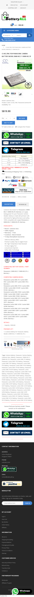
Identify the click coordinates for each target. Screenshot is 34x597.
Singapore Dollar (16, 2)
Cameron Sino (10, 100)
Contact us (5, 571)
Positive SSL (3, 596)
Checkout (23, 8)
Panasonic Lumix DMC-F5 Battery (20, 359)
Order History (5, 525)
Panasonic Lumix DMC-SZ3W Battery (13, 388)
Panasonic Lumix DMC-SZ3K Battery (12, 382)
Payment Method (6, 542)
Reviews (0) (22, 204)
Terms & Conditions (7, 550)
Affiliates (4, 527)
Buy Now (22, 118)
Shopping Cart (12, 8)
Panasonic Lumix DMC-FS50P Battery (13, 376)
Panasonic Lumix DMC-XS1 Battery (12, 396)
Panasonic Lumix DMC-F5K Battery (12, 361)
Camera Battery (10, 355)
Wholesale (5, 580)
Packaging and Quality (8, 545)
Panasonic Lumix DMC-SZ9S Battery (17, 394)
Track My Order (6, 568)
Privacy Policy (5, 548)
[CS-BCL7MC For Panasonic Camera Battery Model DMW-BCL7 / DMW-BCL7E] (17, 74)
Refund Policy (5, 565)
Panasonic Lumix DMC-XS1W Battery (21, 400)
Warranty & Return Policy (9, 562)
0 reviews (13, 197)
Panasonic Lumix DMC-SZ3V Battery (21, 386)
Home (3, 45)
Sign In (3, 516)
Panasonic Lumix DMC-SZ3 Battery (21, 380)
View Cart (4, 519)
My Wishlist (5, 522)
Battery (13, 357)
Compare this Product (23, 127)
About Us (4, 537)
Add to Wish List (9, 127)
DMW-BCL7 (26, 357)
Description (8, 204)
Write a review (22, 197)
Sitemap (4, 553)
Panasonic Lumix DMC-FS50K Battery (18, 374)
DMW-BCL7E (6, 359)
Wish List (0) (14, 5)
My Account (24, 5)
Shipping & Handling (7, 539)
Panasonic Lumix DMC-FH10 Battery (20, 365)
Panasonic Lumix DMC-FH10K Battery (13, 367)
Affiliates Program (7, 583)
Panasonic (19, 357)
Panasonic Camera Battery (24, 355)
